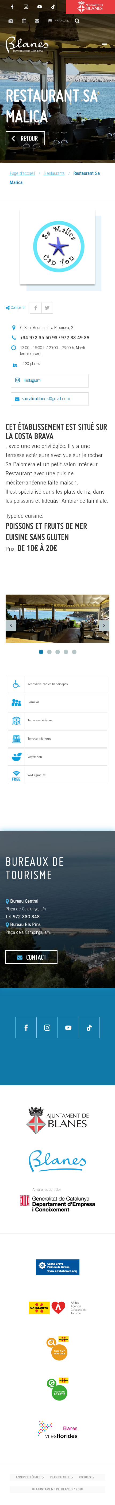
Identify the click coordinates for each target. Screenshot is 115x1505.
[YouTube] (39, 7)
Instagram (31, 381)
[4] (66, 652)
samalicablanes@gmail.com (46, 399)
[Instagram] (26, 7)
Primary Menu (104, 45)
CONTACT (35, 957)
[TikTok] (53, 7)
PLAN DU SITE (60, 1477)
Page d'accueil (22, 174)
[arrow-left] (11, 625)
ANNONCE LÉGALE (28, 1477)
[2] (49, 652)
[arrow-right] (104, 625)
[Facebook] (12, 7)
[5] (74, 652)
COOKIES (85, 1477)
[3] (57, 652)
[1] (41, 652)
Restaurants (54, 174)
